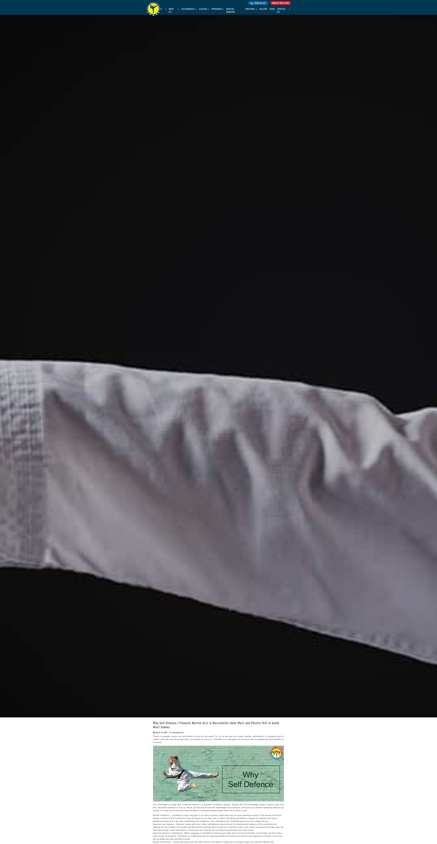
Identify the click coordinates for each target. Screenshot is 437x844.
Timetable (250, 8)
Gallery (263, 8)
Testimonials (188, 8)
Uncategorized (177, 732)
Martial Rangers (230, 10)
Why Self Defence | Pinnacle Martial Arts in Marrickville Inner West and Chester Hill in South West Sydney (216, 725)
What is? (171, 10)
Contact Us (281, 10)
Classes (203, 8)
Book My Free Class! (280, 3)
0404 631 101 (260, 3)
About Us (159, 10)
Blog (272, 8)
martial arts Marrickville (192, 827)
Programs (217, 8)
